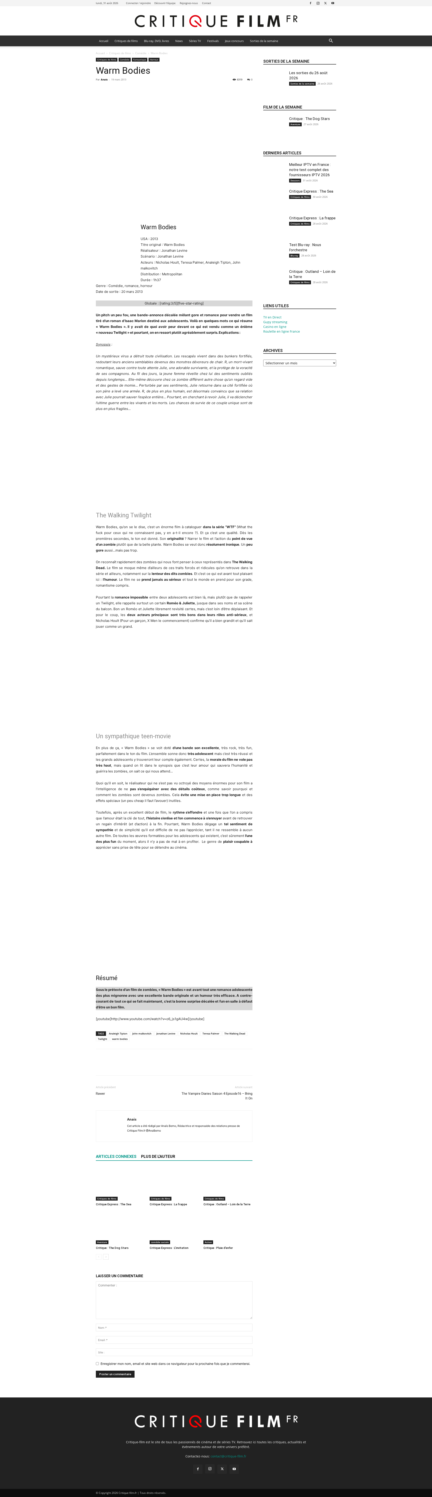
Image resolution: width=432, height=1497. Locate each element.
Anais (104, 79)
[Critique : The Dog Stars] (120, 1227)
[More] (142, 89)
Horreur (154, 59)
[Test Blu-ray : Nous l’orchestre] (274, 257)
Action (208, 1242)
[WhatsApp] (131, 89)
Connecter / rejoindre (138, 3)
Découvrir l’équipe (165, 3)
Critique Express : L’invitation (169, 1248)
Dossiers (295, 180)
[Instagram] (318, 3)
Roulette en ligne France (281, 331)
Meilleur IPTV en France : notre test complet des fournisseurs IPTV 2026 (310, 169)
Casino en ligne (274, 327)
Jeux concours (234, 41)
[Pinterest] (121, 89)
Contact (206, 3)
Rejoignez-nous (189, 3)
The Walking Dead (234, 1033)
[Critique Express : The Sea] (120, 1184)
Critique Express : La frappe (168, 1204)
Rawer (100, 1094)
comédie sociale (160, 1242)
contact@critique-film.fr (228, 1456)
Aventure (102, 1242)
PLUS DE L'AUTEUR (158, 1156)
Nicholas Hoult (189, 1033)
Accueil (103, 41)
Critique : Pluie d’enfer (218, 1248)
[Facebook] (310, 3)
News (179, 41)
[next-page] (106, 1257)
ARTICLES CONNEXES (116, 1156)
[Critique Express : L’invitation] (174, 1227)
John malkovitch (141, 1033)
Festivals (213, 41)
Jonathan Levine (165, 1033)
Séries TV (195, 41)
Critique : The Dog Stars (112, 1248)
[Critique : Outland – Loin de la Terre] (227, 1184)
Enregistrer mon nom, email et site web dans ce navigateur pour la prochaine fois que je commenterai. (175, 1364)
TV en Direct (272, 317)
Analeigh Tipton (118, 1033)
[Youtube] (332, 3)
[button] (330, 41)
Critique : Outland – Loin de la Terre (226, 1204)
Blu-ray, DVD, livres (156, 41)
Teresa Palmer (210, 1033)
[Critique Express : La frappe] (174, 1184)
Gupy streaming (275, 322)
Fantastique (139, 59)
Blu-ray (294, 255)
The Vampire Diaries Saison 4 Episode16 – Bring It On (216, 1096)
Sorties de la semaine (264, 41)
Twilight (102, 1039)
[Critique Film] (216, 21)
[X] (325, 3)
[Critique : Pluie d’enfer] (227, 1227)
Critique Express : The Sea (113, 1204)
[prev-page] (98, 1257)
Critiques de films (126, 41)
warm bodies (120, 1039)
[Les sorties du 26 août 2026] (274, 85)
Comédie (140, 53)
